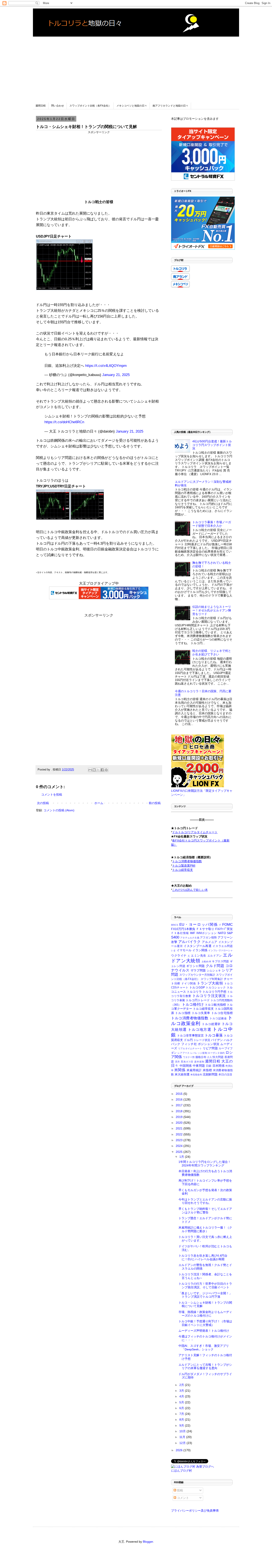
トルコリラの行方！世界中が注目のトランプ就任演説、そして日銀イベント (205, 1285)
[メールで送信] (90, 770)
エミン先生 (198, 955)
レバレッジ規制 (198, 1053)
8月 (182, 1419)
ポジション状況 (209, 1044)
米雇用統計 (194, 1070)
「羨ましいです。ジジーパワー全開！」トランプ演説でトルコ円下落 (205, 1295)
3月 (182, 1390)
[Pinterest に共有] (106, 770)
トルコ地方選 (199, 1030)
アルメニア (209, 942)
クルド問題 (215, 966)
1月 (182, 1156)
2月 (182, 1385)
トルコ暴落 (214, 1035)
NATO (222, 933)
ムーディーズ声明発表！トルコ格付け (203, 1330)
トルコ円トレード (198, 1000)
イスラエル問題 (222, 946)
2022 (179, 1134)
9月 (182, 1425)
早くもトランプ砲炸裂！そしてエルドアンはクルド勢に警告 (205, 1210)
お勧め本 (206, 961)
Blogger (148, 1541)
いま (173, 950)
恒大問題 (218, 1057)
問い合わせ (57, 105)
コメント (182, 1497)
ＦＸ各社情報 (180, 933)
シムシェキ (214, 970)
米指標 (207, 1070)
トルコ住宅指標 (222, 1013)
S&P (230, 933)
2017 (179, 1105)
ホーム (98, 803)
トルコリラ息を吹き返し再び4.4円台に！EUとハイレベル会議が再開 (202, 1257)
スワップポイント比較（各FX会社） (90, 105)
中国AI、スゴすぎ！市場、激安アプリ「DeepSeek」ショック (203, 1347)
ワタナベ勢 (189, 1057)
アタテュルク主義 (189, 937)
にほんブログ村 (181, 1470)
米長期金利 (196, 1074)
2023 (179, 1140)
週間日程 (40, 105)
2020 (179, 1122)
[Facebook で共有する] (102, 770)
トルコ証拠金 (218, 1018)
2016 (179, 1099)
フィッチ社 (189, 1044)
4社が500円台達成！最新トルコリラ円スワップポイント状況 (212, 445)
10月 (183, 1431)
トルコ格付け (193, 1004)
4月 (182, 1396)
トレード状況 (202, 1040)
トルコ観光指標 (215, 1004)
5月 (182, 1402)
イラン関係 (199, 950)
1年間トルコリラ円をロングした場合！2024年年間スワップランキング (204, 1163)
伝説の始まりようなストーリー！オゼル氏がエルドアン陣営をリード (211, 610)
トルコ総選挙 (211, 1024)
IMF (192, 933)
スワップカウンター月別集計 (197, 974)
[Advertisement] (136, 66)
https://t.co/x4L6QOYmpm (106, 366)
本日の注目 (225, 1074)
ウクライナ (179, 955)
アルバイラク (189, 942)
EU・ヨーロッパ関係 (198, 925)
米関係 (179, 1070)
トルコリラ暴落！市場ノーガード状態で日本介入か (211, 523)
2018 (179, 1111)
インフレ (213, 950)
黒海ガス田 (187, 1061)
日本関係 (218, 1065)
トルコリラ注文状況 (209, 996)
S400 (175, 937)
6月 (182, 1408)
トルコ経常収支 (203, 1008)
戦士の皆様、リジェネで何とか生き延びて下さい (211, 652)
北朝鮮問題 (210, 1074)
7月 (182, 1413)
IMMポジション (206, 933)
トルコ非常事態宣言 (190, 1035)
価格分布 (200, 1057)
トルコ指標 (183, 1013)
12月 (183, 1443)
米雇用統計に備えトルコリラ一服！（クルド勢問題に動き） (205, 1229)
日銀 (209, 1065)
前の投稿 (155, 803)
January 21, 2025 (116, 375)
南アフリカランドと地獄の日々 (170, 105)
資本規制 (199, 1061)
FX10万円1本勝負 (183, 929)
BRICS (174, 925)
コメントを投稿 (51, 794)
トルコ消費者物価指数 (189, 1018)
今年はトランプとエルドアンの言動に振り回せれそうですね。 (205, 1201)
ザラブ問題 (198, 970)
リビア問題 (210, 1048)
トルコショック (216, 987)
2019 (179, 1117)
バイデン (217, 1040)
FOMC (227, 925)
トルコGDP (197, 987)
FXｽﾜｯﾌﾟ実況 (224, 929)
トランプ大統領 (210, 983)
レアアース (184, 1053)
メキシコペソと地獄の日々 (131, 105)
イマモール (184, 950)
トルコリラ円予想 (214, 991)
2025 (179, 1151)
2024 (179, 1146)
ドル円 (188, 1040)
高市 (177, 1061)
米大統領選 (182, 1074)
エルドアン (214, 955)
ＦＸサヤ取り (205, 929)
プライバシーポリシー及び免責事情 (195, 1510)
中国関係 (186, 1065)
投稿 (179, 1490)
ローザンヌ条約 (216, 1053)
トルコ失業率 (201, 1013)
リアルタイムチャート (190, 1048)
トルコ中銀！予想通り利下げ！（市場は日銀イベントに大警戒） (205, 1323)
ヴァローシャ (225, 950)
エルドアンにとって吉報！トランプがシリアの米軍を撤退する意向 (205, 1366)
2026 (179, 1450)
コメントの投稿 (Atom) (59, 810)
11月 (182, 1437)
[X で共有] (98, 770)
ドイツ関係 (188, 983)
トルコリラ (194, 991)
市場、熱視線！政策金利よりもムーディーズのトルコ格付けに (205, 1313)
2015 (179, 1093)
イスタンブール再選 (198, 946)
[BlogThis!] (94, 770)
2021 (179, 1128)
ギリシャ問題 (195, 966)
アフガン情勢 (208, 937)
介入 (209, 1057)
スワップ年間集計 (212, 979)
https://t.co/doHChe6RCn (64, 422)
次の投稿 (43, 803)
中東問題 (199, 1065)
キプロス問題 (220, 961)
